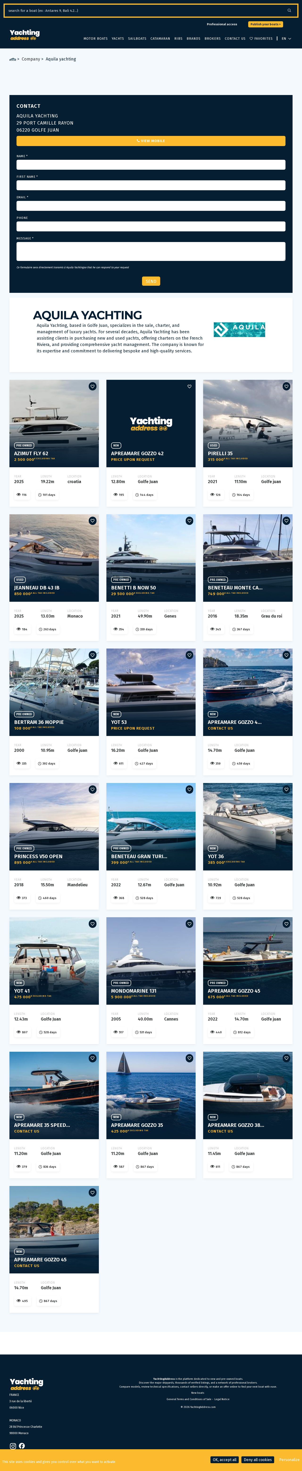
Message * (25, 238)
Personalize (289, 1460)
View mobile (153, 141)
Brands (194, 39)
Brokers (213, 39)
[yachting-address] (24, 35)
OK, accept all (224, 1460)
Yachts (118, 39)
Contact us (235, 39)
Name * (22, 156)
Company (31, 59)
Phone (22, 218)
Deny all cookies (258, 1460)
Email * (23, 197)
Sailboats (137, 39)
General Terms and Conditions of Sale (189, 1399)
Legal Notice (222, 1399)
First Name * (27, 176)
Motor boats (96, 39)
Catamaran (160, 39)
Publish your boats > (266, 24)
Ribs (178, 39)
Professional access (222, 24)
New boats (197, 1392)
